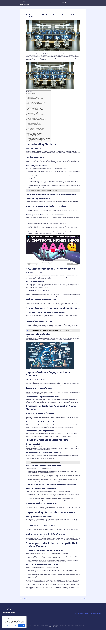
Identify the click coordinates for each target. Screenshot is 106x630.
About (76, 613)
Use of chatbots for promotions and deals (36, 118)
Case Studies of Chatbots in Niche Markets (35, 129)
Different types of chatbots (33, 97)
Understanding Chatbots (31, 93)
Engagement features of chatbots (34, 117)
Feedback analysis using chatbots (34, 123)
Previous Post (23, 598)
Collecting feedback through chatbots (35, 122)
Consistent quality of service (33, 107)
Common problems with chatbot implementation (37, 139)
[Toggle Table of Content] (48, 92)
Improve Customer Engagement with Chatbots (35, 114)
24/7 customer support (32, 106)
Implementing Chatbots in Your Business (34, 133)
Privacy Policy (87, 613)
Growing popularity (32, 125)
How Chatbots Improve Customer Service (35, 103)
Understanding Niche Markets (34, 99)
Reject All (14, 625)
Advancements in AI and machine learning (36, 127)
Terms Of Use (81, 613)
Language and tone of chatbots (34, 113)
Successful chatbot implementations (35, 130)
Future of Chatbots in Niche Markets (34, 124)
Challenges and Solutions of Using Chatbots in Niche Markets (39, 138)
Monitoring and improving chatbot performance (37, 136)
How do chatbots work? (33, 96)
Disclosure (93, 613)
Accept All (22, 625)
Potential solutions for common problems (36, 140)
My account (98, 613)
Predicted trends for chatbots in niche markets (36, 128)
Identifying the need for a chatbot (34, 134)
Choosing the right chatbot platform (35, 135)
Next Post (83, 598)
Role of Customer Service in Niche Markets (35, 98)
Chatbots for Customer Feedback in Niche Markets (36, 119)
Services (52, 2)
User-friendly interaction (33, 115)
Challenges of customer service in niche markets (37, 102)
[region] (14, 622)
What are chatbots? (32, 94)
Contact (58, 2)
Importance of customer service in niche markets (37, 101)
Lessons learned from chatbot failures (35, 131)
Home (47, 2)
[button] (54, 2)
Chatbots (28, 19)
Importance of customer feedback (34, 120)
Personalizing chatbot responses (34, 112)
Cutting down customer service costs (35, 108)
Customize (7, 625)
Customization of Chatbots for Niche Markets (35, 109)
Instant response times (33, 104)
